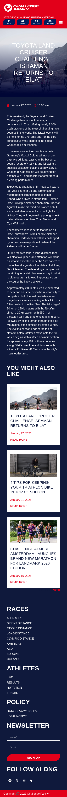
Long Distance (18, 633)
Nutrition (14, 687)
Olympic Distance (20, 638)
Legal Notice (17, 716)
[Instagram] (24, 780)
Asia (10, 648)
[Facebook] (10, 780)
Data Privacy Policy (22, 711)
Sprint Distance (19, 623)
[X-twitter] (17, 780)
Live (10, 677)
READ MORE (18, 439)
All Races (14, 618)
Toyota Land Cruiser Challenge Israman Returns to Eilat (32, 421)
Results (13, 682)
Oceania (13, 659)
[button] (61, 22)
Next (56, 590)
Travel (12, 692)
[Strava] (31, 780)
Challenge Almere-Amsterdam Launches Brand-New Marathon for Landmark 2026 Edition (33, 558)
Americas (14, 643)
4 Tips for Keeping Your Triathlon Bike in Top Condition (31, 487)
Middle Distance (19, 628)
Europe (13, 653)
